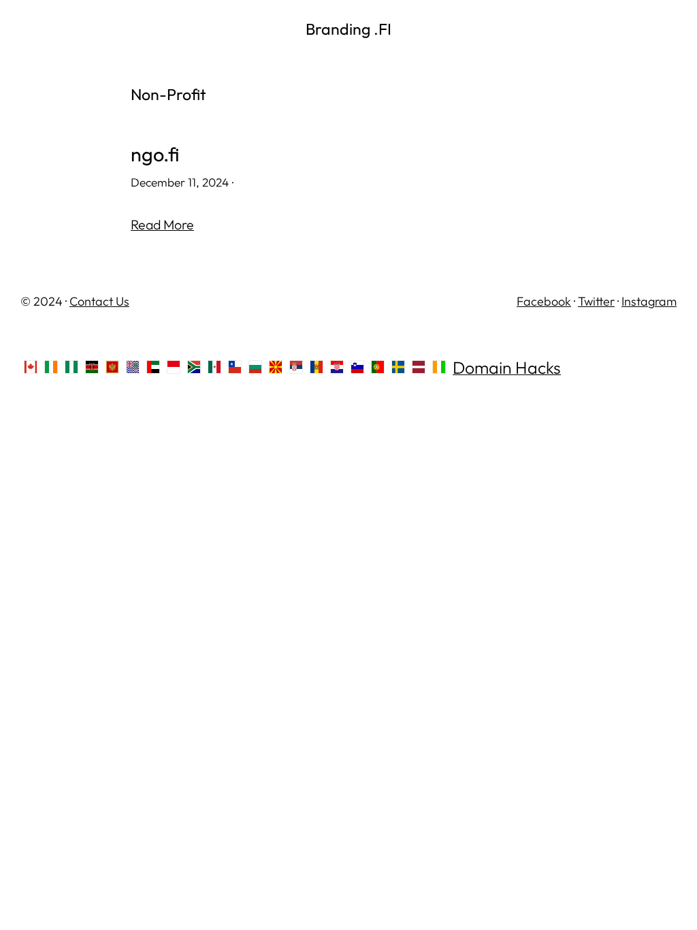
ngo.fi (155, 154)
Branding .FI (348, 29)
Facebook (544, 301)
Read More (162, 224)
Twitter (596, 301)
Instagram (649, 301)
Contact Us (99, 301)
